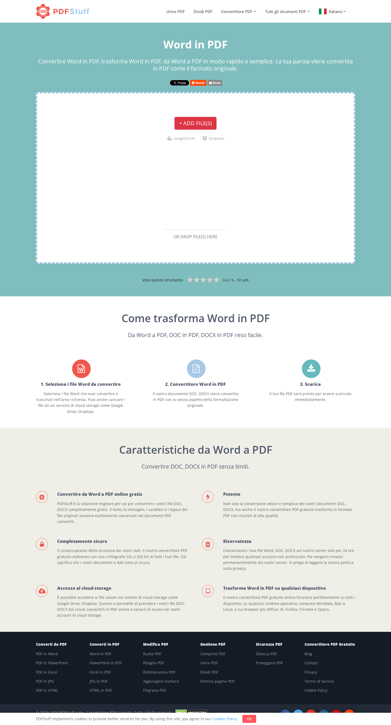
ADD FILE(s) (195, 123)
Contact (311, 662)
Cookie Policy (316, 690)
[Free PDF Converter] (64, 11)
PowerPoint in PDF (106, 662)
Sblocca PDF (266, 653)
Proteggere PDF (269, 662)
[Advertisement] (195, 185)
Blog (308, 653)
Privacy (311, 672)
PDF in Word (47, 653)
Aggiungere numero (161, 681)
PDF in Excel (46, 672)
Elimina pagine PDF (217, 681)
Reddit (200, 83)
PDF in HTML (47, 690)
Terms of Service (319, 681)
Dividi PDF (203, 11)
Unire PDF (175, 11)
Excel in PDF (100, 672)
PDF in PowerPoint (52, 662)
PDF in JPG (45, 681)
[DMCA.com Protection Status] (192, 712)
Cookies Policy (224, 718)
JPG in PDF (99, 681)
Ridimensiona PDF (159, 672)
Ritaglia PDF (153, 662)
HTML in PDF (101, 690)
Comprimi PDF (213, 653)
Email (216, 83)
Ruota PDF (152, 653)
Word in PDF (100, 653)
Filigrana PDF (154, 690)
